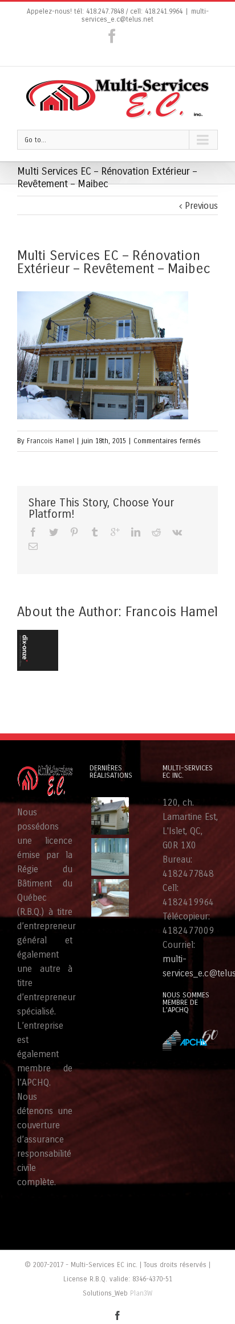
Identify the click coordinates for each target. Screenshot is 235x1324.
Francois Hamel (50, 441)
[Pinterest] (74, 532)
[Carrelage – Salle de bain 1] (110, 897)
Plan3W (141, 1293)
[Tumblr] (94, 532)
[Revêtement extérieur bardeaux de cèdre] (110, 815)
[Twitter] (53, 532)
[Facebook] (112, 36)
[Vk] (177, 532)
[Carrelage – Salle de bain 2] (110, 856)
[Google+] (115, 532)
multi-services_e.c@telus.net (145, 15)
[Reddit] (156, 532)
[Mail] (33, 546)
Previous (201, 205)
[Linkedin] (135, 532)
